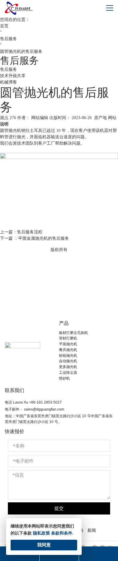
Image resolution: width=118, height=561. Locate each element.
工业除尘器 (68, 372)
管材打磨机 (68, 338)
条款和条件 (61, 533)
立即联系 (59, 296)
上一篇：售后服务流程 (21, 232)
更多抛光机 (68, 367)
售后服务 (8, 38)
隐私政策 (41, 533)
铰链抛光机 (68, 355)
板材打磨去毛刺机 (73, 333)
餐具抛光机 (68, 350)
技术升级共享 (12, 76)
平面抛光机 (68, 344)
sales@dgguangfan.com (44, 409)
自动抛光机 (68, 361)
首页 (4, 26)
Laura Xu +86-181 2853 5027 (37, 402)
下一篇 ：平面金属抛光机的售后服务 (34, 238)
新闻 (91, 530)
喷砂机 (64, 378)
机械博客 (8, 82)
